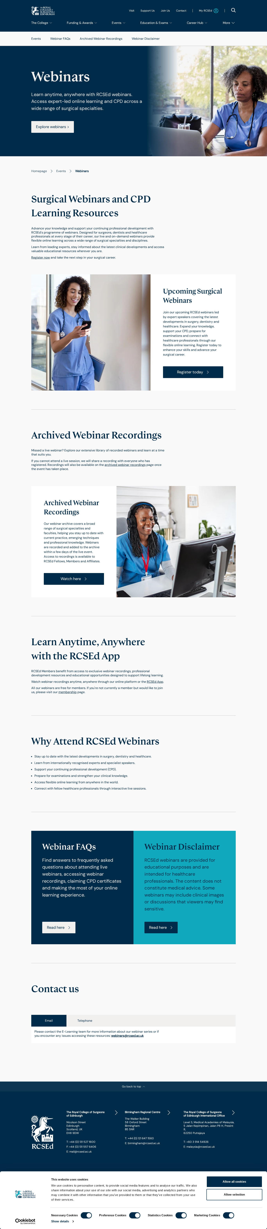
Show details (60, 1221)
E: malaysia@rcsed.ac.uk (199, 1146)
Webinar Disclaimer (146, 39)
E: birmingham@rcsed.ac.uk (142, 1143)
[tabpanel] (133, 1035)
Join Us (165, 10)
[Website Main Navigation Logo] (43, 10)
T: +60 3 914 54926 (196, 1142)
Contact (181, 10)
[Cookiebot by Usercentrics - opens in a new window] (25, 1221)
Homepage (39, 171)
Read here (56, 927)
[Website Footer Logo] (45, 1132)
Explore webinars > (52, 126)
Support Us (148, 10)
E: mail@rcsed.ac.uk (79, 1151)
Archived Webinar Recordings (101, 39)
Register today (190, 372)
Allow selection (234, 1194)
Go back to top (131, 1086)
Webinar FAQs (60, 39)
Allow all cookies (234, 1181)
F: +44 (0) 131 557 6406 (81, 1146)
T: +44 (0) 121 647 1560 (139, 1138)
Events (36, 39)
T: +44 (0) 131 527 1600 (80, 1142)
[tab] (48, 1021)
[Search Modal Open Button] (233, 10)
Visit (131, 10)
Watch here (71, 578)
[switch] (134, 1215)
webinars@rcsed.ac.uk (127, 1036)
